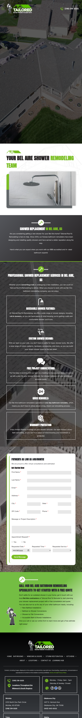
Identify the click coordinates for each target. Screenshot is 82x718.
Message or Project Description (23, 519)
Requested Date (18, 547)
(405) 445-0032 (50, 708)
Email (14, 488)
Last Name (16, 480)
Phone (44, 511)
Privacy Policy (62, 672)
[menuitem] (9, 656)
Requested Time (38, 547)
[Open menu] (3, 8)
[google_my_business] (56, 688)
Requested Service (59, 547)
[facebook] (52, 688)
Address (15, 496)
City (13, 503)
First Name (16, 472)
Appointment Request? (20, 537)
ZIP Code (15, 511)
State (44, 503)
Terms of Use (54, 672)
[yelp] (59, 688)
